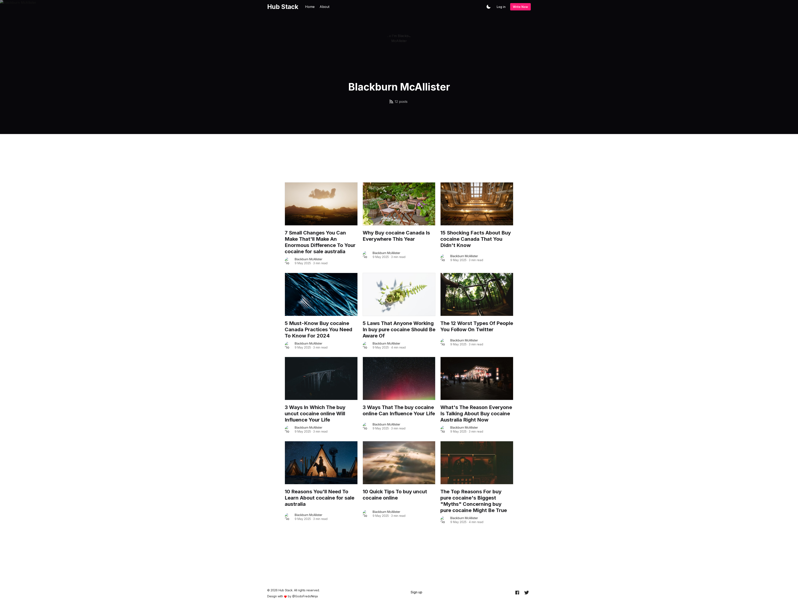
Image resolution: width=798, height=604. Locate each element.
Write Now (520, 7)
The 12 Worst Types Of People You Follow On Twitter (476, 326)
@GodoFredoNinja (305, 596)
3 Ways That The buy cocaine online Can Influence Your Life (399, 410)
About (324, 7)
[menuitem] (416, 592)
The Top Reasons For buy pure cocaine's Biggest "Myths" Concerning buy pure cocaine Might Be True (473, 501)
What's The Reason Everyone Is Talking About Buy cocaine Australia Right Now (476, 413)
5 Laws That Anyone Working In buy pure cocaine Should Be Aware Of (399, 329)
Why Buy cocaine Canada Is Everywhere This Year (396, 236)
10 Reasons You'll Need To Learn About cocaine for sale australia (319, 498)
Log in (501, 7)
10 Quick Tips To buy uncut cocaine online (395, 495)
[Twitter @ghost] (526, 592)
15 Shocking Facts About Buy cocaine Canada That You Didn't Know (475, 239)
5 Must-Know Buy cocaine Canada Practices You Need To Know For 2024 (318, 329)
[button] (488, 6)
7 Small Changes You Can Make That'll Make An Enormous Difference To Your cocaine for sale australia (320, 242)
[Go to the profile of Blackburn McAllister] (288, 261)
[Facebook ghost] (517, 592)
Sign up (416, 592)
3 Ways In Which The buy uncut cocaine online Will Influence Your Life (315, 413)
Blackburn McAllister (308, 259)
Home (310, 7)
